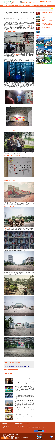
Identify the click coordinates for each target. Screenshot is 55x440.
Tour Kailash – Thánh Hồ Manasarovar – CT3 (48, 52)
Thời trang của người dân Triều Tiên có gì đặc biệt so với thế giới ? (24, 393)
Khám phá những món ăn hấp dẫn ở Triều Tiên (23, 407)
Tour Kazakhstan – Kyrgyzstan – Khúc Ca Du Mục (39, 43)
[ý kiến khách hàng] (46, 1)
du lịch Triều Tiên (29, 26)
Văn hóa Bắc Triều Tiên (7, 369)
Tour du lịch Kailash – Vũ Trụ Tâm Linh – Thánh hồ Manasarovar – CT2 (48, 43)
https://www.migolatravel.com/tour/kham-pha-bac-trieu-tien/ (20, 363)
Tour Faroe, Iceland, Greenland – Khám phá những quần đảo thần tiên (39, 61)
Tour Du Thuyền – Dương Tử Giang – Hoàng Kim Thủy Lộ (48, 61)
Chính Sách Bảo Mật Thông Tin (20, 426)
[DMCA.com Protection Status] (39, 438)
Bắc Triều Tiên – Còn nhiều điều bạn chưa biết (23, 386)
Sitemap (4, 427)
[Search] (52, 8)
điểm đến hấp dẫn (18, 359)
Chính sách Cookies (18, 427)
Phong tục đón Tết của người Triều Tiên (21, 414)
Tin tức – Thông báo (6, 426)
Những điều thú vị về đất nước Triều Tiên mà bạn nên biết (24, 401)
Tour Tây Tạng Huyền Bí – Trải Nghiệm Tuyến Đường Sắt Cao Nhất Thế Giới (39, 51)
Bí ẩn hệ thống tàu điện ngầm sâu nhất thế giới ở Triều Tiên (24, 379)
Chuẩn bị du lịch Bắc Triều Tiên (14, 369)
